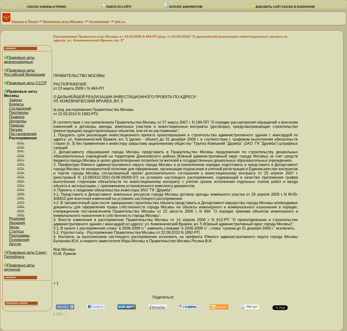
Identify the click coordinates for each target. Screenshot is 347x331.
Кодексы (16, 104)
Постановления (23, 134)
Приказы (16, 125)
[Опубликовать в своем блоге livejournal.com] (188, 308)
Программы (19, 236)
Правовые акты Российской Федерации (24, 72)
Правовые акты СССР (27, 83)
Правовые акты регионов (19, 267)
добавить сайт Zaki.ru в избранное (285, 6)
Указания (17, 223)
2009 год (119, 21)
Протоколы (19, 113)
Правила (17, 117)
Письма (15, 130)
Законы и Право (24, 21)
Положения (19, 240)
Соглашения (20, 108)
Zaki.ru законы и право (46, 6)
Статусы (16, 231)
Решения (17, 219)
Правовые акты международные (19, 60)
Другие (15, 244)
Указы (14, 227)
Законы (15, 100)
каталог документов (186, 6)
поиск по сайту (118, 6)
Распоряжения (99, 21)
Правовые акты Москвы (63, 21)
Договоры (17, 121)
